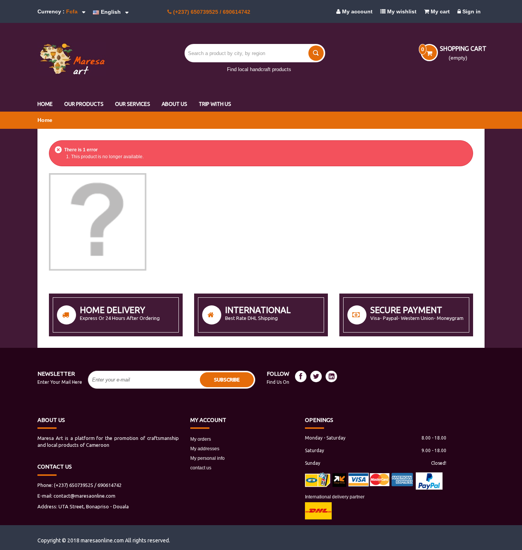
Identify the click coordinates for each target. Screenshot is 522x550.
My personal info (207, 458)
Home (44, 120)
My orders (200, 439)
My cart (439, 11)
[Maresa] (89, 59)
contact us (200, 468)
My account (356, 11)
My (208, 420)
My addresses (204, 448)
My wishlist (401, 11)
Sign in (471, 11)
